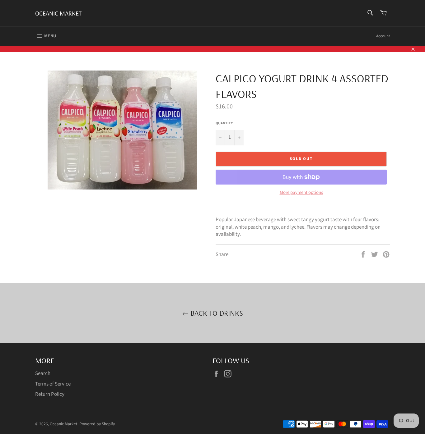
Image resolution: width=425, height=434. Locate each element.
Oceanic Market (58, 13)
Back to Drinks (216, 313)
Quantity (224, 123)
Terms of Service (53, 384)
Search (42, 373)
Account (383, 36)
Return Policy (49, 394)
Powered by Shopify (97, 424)
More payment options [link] (301, 193)
